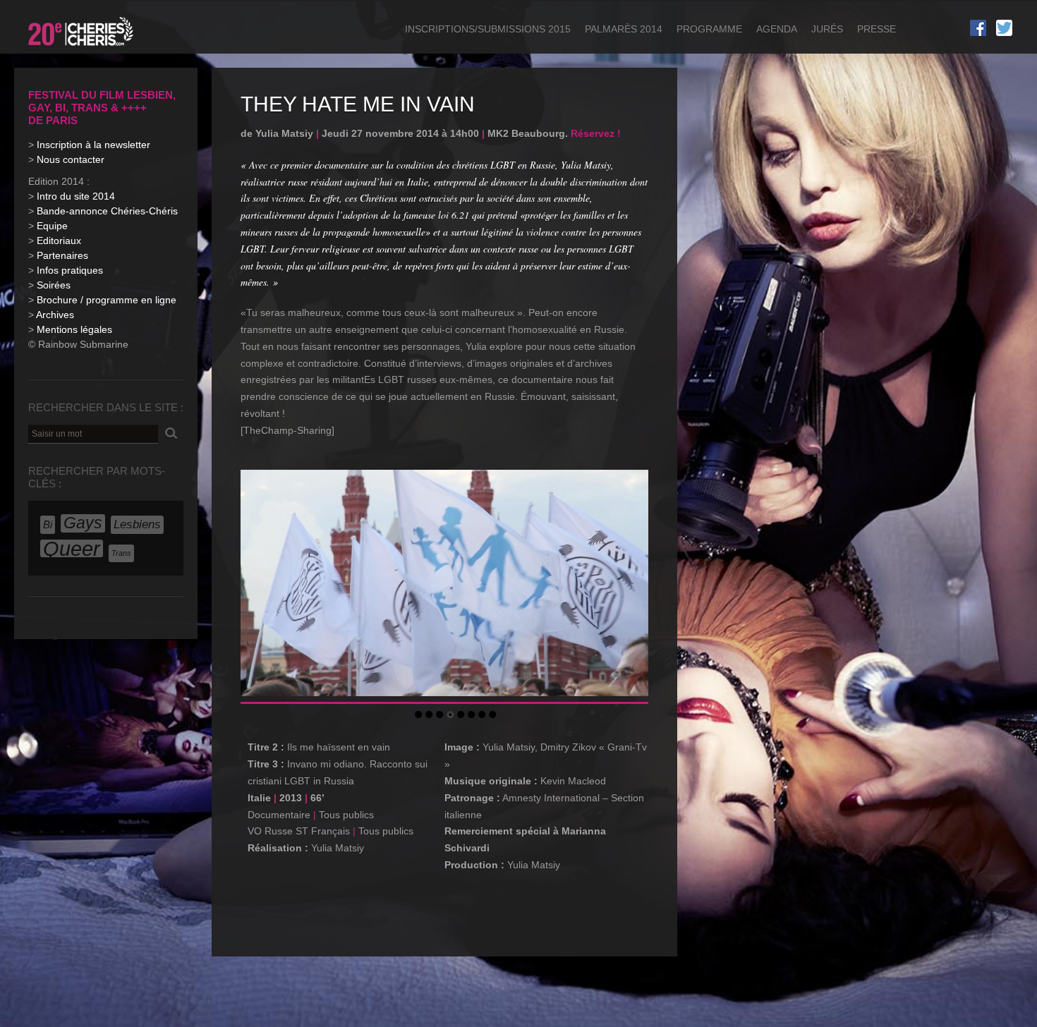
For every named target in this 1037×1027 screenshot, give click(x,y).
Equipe (52, 225)
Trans (121, 553)
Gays (82, 523)
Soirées (54, 285)
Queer (71, 549)
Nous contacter (70, 159)
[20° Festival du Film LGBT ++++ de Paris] (82, 48)
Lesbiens (137, 524)
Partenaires (62, 255)
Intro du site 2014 (76, 196)
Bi (47, 524)
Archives (55, 314)
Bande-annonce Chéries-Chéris (107, 211)
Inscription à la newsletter (93, 144)
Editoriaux (59, 240)
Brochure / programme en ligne (106, 299)
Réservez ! (596, 133)
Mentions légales (74, 329)
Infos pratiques (70, 270)
